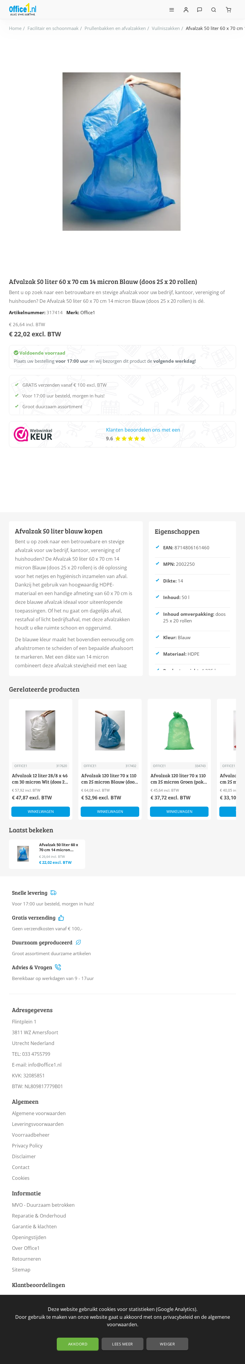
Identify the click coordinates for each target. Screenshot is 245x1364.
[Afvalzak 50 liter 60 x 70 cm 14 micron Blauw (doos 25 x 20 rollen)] (23, 853)
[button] (40, 812)
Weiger (167, 1344)
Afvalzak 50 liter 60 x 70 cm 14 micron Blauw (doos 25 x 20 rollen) (58, 847)
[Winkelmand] (228, 9)
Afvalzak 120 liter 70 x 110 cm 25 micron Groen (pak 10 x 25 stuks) (178, 778)
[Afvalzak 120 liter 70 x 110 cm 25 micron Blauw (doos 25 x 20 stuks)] (110, 730)
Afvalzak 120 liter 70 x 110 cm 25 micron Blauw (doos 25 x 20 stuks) (109, 778)
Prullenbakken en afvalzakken (115, 28)
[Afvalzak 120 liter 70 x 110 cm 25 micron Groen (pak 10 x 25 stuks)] (179, 730)
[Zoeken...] (213, 9)
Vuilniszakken (166, 28)
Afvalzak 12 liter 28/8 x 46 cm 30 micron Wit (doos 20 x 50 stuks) (40, 778)
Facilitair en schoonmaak (53, 28)
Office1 (87, 312)
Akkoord (78, 1344)
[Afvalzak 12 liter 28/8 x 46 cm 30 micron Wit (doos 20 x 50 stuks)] (40, 730)
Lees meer (122, 1344)
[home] (15, 28)
